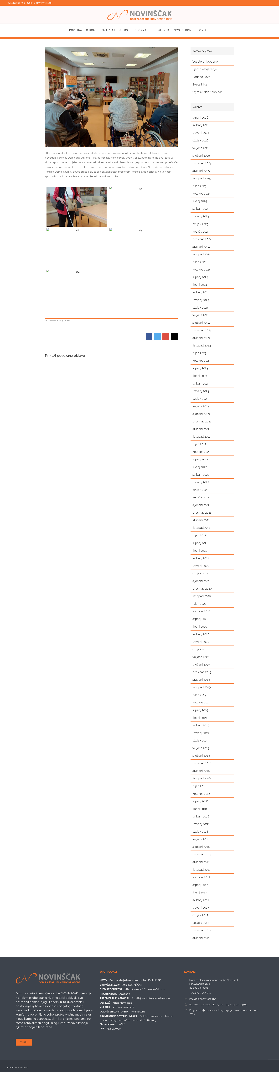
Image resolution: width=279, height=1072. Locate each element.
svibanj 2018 (200, 816)
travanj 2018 (200, 824)
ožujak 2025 (200, 224)
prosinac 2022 (201, 421)
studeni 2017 (201, 862)
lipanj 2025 (199, 201)
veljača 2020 (200, 657)
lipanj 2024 (199, 284)
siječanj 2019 (201, 755)
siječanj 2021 (200, 581)
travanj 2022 (200, 482)
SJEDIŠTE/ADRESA (111, 989)
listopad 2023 (201, 345)
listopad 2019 (201, 687)
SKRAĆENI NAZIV (110, 984)
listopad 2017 (201, 869)
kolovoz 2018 (201, 793)
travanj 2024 (200, 300)
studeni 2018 (201, 770)
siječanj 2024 (201, 322)
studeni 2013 (201, 938)
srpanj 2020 (200, 619)
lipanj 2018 (199, 809)
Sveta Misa (199, 84)
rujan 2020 (199, 603)
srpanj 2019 (200, 710)
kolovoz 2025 (201, 193)
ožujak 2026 (200, 140)
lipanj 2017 (199, 892)
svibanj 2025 (200, 208)
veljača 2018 (200, 839)
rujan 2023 (199, 353)
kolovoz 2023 (201, 360)
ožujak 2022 (200, 489)
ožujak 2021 (200, 573)
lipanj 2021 (199, 550)
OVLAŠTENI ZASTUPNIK (114, 1011)
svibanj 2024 (200, 292)
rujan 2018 (199, 786)
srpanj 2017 (200, 885)
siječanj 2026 (201, 155)
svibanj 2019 (200, 725)
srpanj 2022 (200, 459)
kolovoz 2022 (201, 451)
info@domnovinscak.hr (41, 3)
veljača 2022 (200, 497)
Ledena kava (201, 77)
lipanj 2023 (199, 375)
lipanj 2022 (199, 467)
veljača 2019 (200, 748)
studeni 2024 (201, 246)
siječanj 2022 (201, 505)
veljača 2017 (200, 922)
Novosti (67, 321)
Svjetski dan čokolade (207, 92)
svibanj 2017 (200, 900)
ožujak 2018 (200, 831)
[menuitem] (77, 30)
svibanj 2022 (200, 474)
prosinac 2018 (202, 763)
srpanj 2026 (200, 117)
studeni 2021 (200, 520)
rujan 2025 (199, 186)
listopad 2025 (201, 178)
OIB (102, 1028)
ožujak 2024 (200, 307)
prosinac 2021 (201, 512)
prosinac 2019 (202, 672)
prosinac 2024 (202, 239)
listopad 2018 (201, 778)
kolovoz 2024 (201, 269)
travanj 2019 (200, 733)
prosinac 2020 (202, 588)
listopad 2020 (201, 596)
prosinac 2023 (202, 330)
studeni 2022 (201, 429)
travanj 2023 (200, 391)
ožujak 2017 (200, 915)
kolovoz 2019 (201, 702)
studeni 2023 (201, 338)
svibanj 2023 (200, 383)
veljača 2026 (200, 148)
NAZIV (103, 980)
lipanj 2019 (199, 717)
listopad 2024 (201, 254)
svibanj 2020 (200, 634)
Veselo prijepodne (205, 61)
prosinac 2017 (201, 854)
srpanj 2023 (200, 368)
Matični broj (107, 1024)
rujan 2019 (199, 694)
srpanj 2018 (200, 801)
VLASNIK (105, 1007)
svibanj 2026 (200, 125)
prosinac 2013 (201, 930)
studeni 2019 (201, 679)
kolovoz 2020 (201, 611)
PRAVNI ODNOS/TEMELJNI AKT (118, 1016)
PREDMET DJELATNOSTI (114, 998)
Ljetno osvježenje (204, 69)
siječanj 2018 (201, 846)
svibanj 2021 (200, 558)
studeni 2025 (201, 170)
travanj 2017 (200, 907)
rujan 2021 (199, 535)
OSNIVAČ (105, 1002)
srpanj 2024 (200, 277)
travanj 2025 (200, 216)
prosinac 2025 (202, 163)
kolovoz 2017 (201, 877)
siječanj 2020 (201, 664)
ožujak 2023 (200, 398)
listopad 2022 (201, 436)
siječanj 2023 (201, 414)
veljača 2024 (200, 315)
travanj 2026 (200, 132)
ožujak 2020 (200, 649)
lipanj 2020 (199, 626)
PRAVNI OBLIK (108, 993)
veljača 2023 (200, 406)
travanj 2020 (200, 641)
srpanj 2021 (200, 543)
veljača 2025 (200, 231)
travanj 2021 (200, 565)
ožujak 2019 (200, 740)
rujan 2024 (199, 262)
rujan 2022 (199, 444)
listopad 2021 (201, 527)
